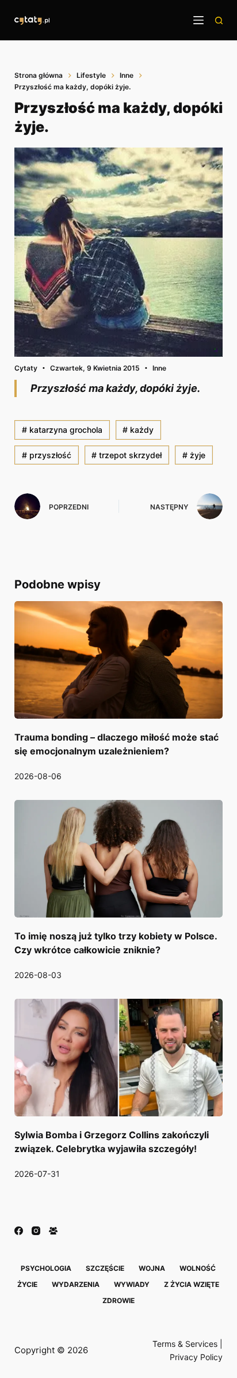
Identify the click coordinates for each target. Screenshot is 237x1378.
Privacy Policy (196, 1357)
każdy (138, 430)
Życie (27, 1284)
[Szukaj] (219, 20)
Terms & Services (184, 1344)
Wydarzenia (76, 1284)
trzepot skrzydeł (126, 455)
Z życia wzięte (191, 1284)
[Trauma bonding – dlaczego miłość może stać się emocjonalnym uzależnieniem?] (118, 660)
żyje (193, 455)
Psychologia (46, 1268)
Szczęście (105, 1268)
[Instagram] (36, 1230)
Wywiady (132, 1284)
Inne (159, 368)
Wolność (197, 1268)
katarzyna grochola (62, 430)
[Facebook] (18, 1230)
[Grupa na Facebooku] (53, 1230)
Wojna (152, 1268)
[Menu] (198, 20)
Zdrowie (118, 1300)
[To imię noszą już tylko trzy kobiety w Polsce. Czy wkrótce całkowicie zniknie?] (118, 859)
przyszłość (46, 455)
